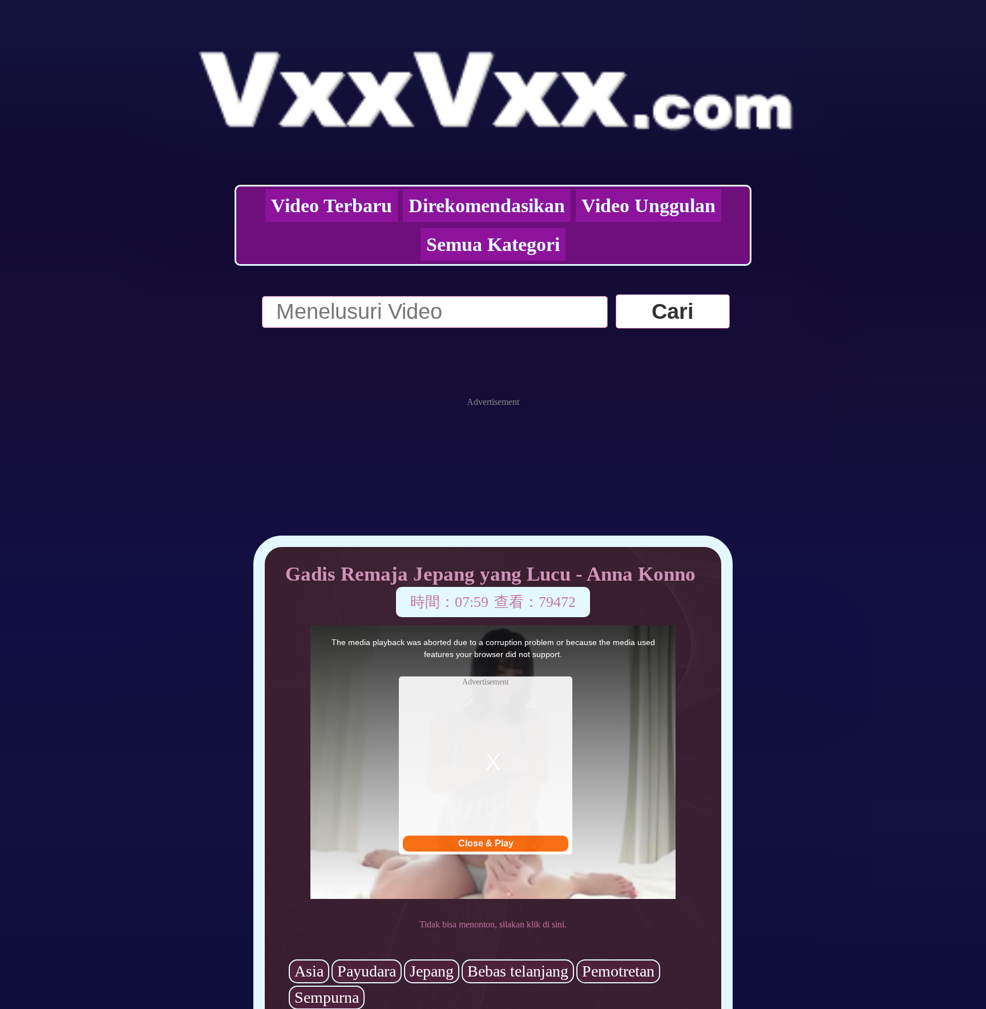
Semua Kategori (493, 244)
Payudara (366, 971)
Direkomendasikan (487, 205)
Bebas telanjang (517, 971)
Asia (309, 971)
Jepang (432, 971)
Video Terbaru (331, 205)
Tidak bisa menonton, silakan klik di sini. (493, 924)
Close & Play (486, 843)
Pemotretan (618, 971)
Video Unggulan (648, 205)
